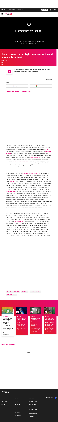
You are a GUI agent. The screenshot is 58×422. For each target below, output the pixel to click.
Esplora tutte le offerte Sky (15, 9)
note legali (32, 407)
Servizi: (16, 398)
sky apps (17, 404)
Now (16, 407)
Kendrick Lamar (18, 221)
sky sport (4, 401)
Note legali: (31, 398)
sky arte (4, 410)
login (54, 9)
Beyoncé (12, 181)
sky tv (17, 401)
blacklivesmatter (13, 291)
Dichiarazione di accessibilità (33, 410)
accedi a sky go (50, 397)
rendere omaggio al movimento (31, 173)
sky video (4, 407)
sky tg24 (4, 404)
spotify (24, 291)
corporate (32, 416)
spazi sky (17, 412)
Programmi (18, 415)
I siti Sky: (3, 398)
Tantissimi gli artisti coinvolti (20, 161)
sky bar (17, 410)
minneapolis (11, 294)
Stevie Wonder (10, 191)
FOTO (46, 149)
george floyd (35, 291)
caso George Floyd (35, 157)
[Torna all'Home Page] (8, 14)
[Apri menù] (2, 14)
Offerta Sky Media (33, 413)
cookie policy (32, 404)
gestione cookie (33, 401)
